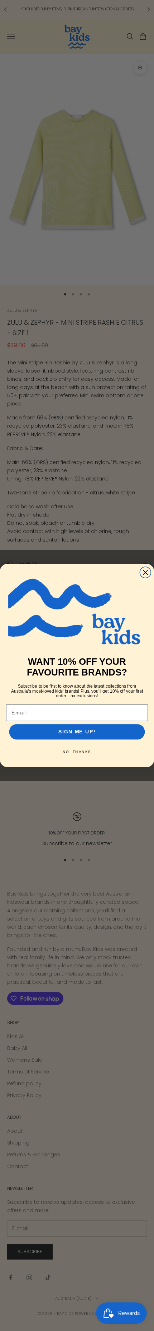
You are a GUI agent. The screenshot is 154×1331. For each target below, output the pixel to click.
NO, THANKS (77, 752)
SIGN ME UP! (77, 731)
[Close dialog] (145, 572)
